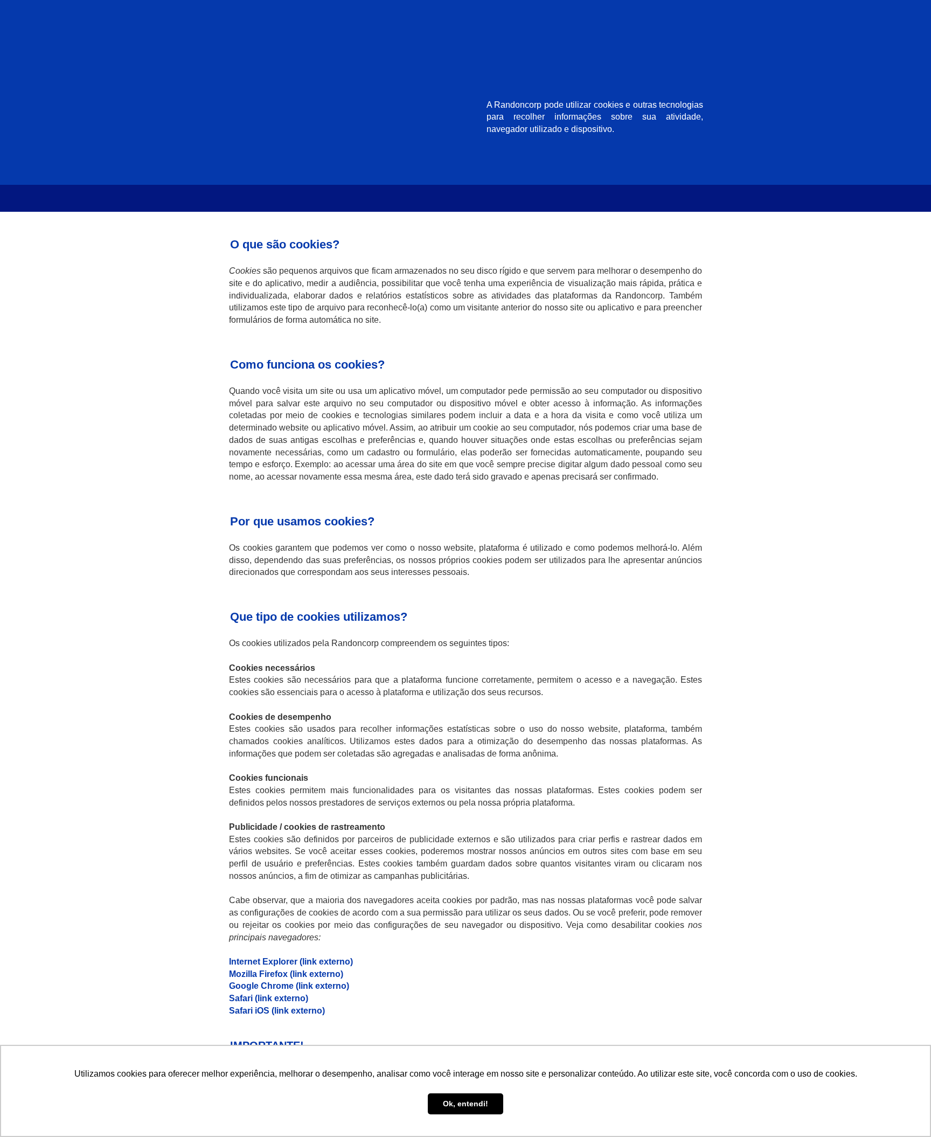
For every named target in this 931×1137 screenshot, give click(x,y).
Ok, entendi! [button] (465, 1103)
